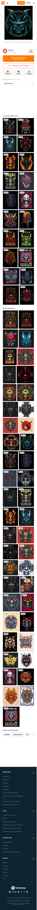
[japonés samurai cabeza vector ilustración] (26, 546)
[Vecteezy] (3, 3)
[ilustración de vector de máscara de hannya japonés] (10, 235)
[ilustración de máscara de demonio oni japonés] (10, 216)
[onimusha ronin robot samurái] (10, 388)
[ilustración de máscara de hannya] (10, 197)
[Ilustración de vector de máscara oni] (10, 161)
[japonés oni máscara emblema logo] (10, 865)
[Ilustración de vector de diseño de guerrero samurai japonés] (10, 508)
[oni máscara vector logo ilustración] (10, 881)
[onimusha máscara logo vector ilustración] (10, 632)
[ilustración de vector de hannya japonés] (10, 369)
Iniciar (28, 3)
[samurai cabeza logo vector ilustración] (11, 564)
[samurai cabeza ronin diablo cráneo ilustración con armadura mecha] (11, 178)
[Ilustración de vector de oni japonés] (26, 526)
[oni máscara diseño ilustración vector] (11, 832)
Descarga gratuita (18, 58)
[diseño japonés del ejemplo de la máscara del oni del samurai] (11, 143)
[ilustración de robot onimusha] (10, 292)
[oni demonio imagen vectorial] (10, 311)
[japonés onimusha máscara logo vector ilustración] (11, 681)
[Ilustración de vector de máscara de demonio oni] (10, 446)
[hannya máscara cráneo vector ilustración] (10, 648)
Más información (8, 83)
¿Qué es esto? (16, 79)
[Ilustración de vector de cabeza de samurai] (10, 699)
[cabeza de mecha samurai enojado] (11, 407)
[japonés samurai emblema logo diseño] (10, 897)
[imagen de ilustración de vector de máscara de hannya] (10, 254)
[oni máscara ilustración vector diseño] (9, 582)
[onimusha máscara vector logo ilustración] (11, 600)
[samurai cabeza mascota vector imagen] (10, 126)
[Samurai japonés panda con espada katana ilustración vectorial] (10, 664)
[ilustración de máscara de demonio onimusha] (10, 527)
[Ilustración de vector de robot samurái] (10, 470)
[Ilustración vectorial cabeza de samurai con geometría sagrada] (26, 369)
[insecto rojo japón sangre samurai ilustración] (10, 330)
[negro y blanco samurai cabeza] (10, 849)
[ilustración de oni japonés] (10, 350)
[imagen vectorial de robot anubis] (10, 424)
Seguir (31, 52)
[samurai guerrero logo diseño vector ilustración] (11, 737)
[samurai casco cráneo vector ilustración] (26, 813)
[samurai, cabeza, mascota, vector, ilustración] (26, 718)
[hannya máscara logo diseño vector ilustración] (11, 545)
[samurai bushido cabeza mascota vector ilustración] (25, 426)
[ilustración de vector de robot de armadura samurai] (10, 273)
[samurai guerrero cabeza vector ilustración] (10, 755)
